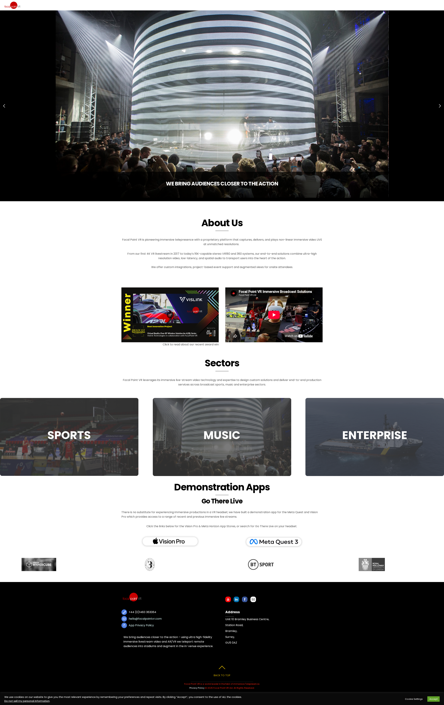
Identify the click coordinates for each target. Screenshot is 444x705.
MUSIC (221, 435)
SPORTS (69, 435)
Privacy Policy (196, 687)
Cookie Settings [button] (414, 699)
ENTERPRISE (374, 435)
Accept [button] (433, 699)
